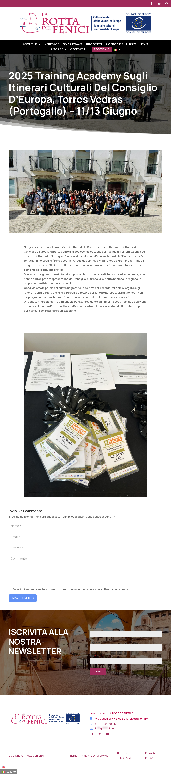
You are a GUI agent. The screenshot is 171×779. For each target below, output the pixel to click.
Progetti (94, 44)
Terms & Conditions (124, 755)
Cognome (95, 642)
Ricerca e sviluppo (120, 44)
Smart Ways (72, 44)
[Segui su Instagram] (159, 3)
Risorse (57, 49)
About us (30, 44)
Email (93, 655)
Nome (93, 628)
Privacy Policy (150, 755)
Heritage (52, 44)
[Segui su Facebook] (151, 3)
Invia (98, 671)
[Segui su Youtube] (166, 3)
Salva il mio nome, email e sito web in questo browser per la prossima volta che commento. (70, 589)
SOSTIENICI (102, 49)
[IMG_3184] (85, 496)
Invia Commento (23, 598)
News (144, 44)
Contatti (78, 49)
